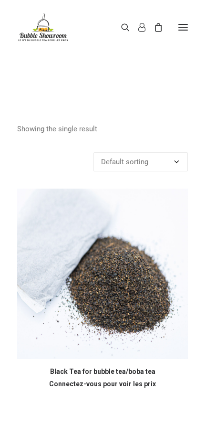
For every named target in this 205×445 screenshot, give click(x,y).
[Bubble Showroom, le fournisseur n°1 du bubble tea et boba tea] (43, 27)
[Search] (121, 27)
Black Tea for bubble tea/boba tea (102, 371)
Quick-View (176, 199)
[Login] (137, 27)
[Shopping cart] (154, 27)
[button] (183, 27)
